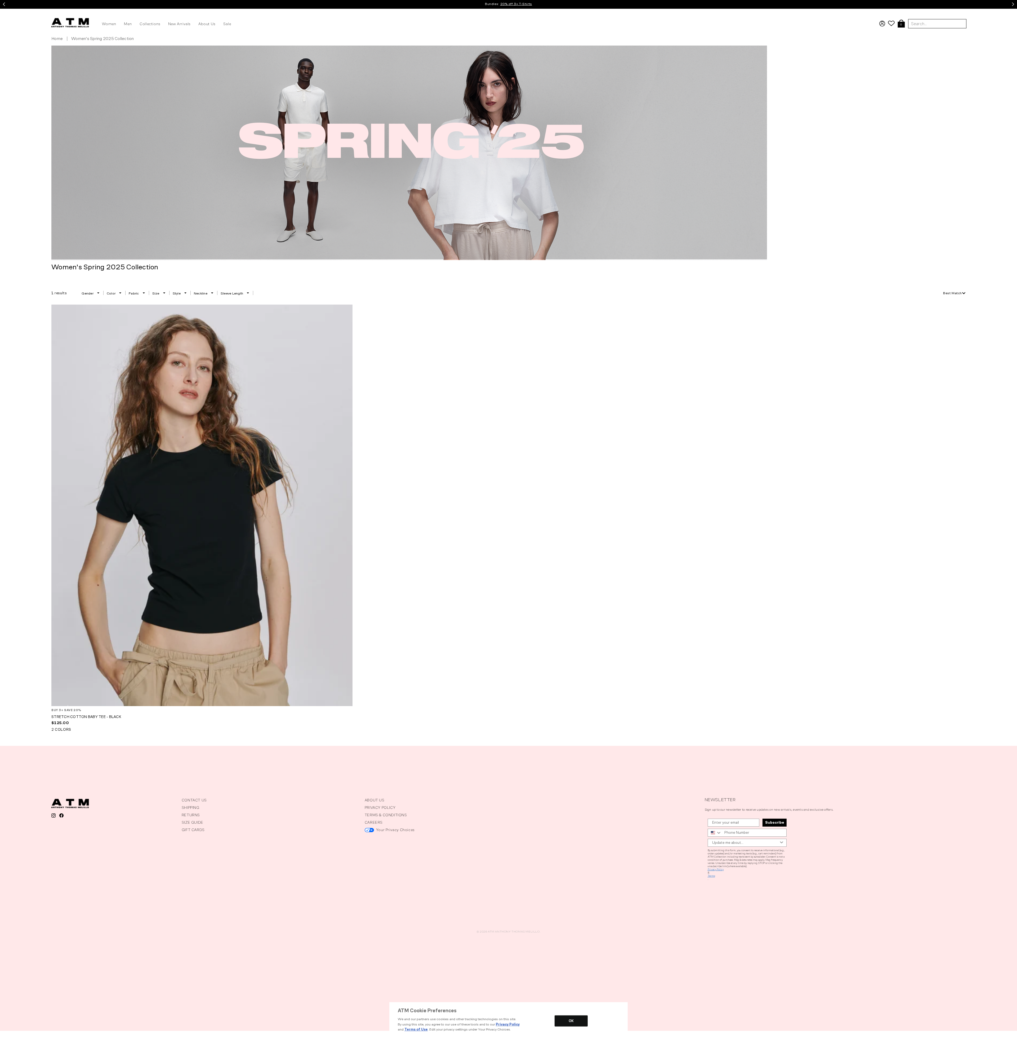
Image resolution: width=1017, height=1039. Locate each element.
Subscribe (774, 822)
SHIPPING (190, 807)
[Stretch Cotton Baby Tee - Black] (202, 505)
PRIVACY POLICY (380, 807)
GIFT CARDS (193, 830)
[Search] (1011, 12)
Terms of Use (416, 1029)
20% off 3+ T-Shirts (516, 4)
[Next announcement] (1013, 4)
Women (109, 24)
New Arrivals (179, 24)
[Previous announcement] (4, 4)
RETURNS (191, 815)
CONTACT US (194, 800)
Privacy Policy (716, 869)
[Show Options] (781, 842)
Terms (711, 875)
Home (57, 39)
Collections (150, 24)
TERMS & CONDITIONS (386, 815)
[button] (901, 24)
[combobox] (954, 293)
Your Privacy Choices (395, 830)
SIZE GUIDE (192, 822)
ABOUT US (375, 800)
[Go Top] (4, 1034)
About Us (206, 24)
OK (571, 1021)
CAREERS (374, 822)
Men (128, 24)
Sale (227, 24)
